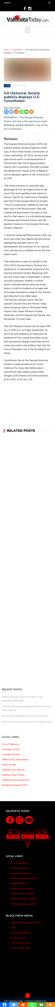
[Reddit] (16, 112)
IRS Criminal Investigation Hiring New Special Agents (25, 716)
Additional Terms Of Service (26, 922)
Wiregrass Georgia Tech (14, 785)
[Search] (49, 2)
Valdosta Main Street (13, 774)
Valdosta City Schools (13, 769)
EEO (13, 927)
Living (7, 86)
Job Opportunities (20, 932)
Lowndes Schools (11, 754)
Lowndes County (11, 749)
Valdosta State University (15, 779)
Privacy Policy (18, 937)
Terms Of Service (20, 942)
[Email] (26, 112)
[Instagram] (29, 8)
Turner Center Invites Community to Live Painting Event (26, 721)
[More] (31, 112)
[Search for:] (12, 2)
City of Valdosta (10, 744)
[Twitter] (11, 112)
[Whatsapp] (21, 112)
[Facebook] (25, 8)
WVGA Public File (20, 948)
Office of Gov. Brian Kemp (15, 759)
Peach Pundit (9, 764)
